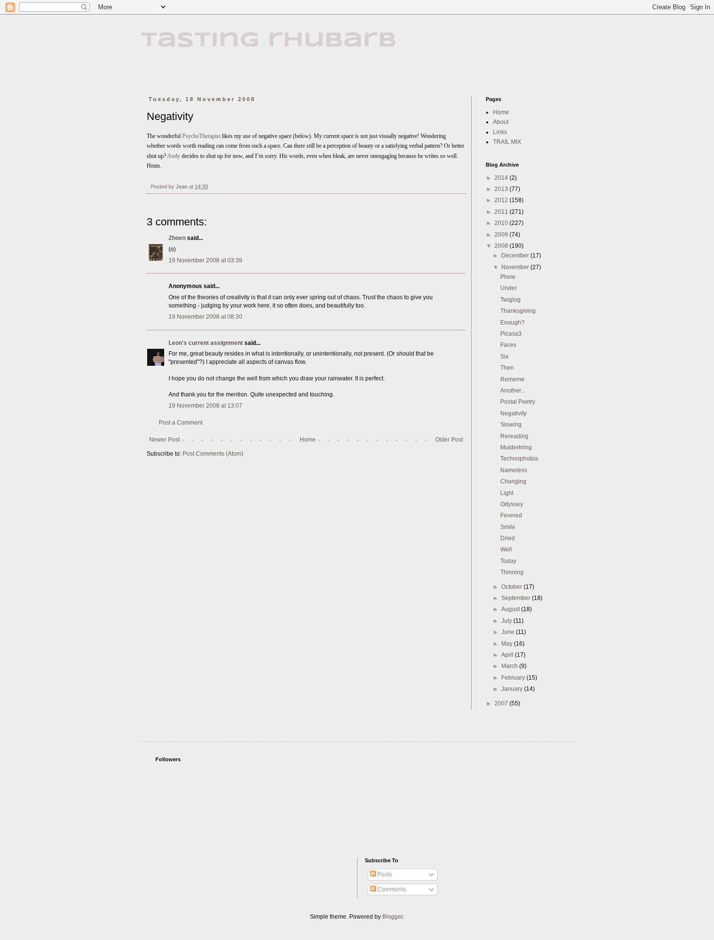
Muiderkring (516, 447)
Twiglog (510, 299)
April (508, 654)
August (511, 609)
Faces (508, 345)
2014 (502, 177)
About (501, 122)
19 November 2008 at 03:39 (205, 260)
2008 (502, 245)
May (507, 643)
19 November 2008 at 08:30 (205, 316)
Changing (513, 481)
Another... (512, 390)
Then (507, 367)
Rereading (514, 436)
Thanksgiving (518, 311)
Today (508, 561)
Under (508, 288)
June (508, 632)
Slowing (511, 424)
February (514, 677)
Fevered (511, 515)
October (512, 586)
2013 (502, 189)
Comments (391, 889)
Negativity (513, 413)
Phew (507, 276)
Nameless (513, 470)
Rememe (512, 379)
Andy (173, 156)
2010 (502, 223)
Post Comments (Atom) (213, 453)
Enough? (512, 322)
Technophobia (519, 458)
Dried (507, 538)
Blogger (392, 916)
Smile (507, 527)
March (510, 666)
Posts (384, 874)
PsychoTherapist (202, 136)
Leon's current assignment (206, 343)
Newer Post (164, 439)
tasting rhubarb (269, 41)
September (516, 598)
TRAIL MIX (507, 141)
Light (506, 493)
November (515, 267)
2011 (502, 211)
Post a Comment (181, 422)
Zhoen (177, 238)
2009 (502, 234)
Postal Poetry (517, 401)
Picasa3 (511, 333)
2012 (502, 200)
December (515, 255)
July (507, 620)
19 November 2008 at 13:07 (205, 405)
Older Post (449, 439)
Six (504, 356)
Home (308, 439)
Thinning (512, 572)
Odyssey (511, 504)
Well (506, 549)
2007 (502, 703)
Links (500, 132)
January (512, 688)
